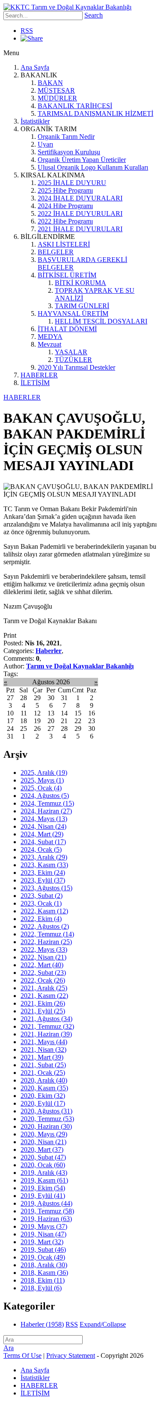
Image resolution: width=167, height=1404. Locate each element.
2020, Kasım (44, 1088)
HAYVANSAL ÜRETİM (73, 313)
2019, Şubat (43, 1249)
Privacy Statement (70, 1355)
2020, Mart (42, 1149)
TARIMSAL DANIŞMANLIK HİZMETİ (95, 113)
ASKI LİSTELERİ (64, 244)
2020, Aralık (44, 1080)
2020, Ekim (43, 1095)
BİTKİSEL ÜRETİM (67, 275)
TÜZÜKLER (73, 359)
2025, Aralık (44, 772)
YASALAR (71, 352)
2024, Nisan (43, 826)
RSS (27, 30)
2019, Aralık (44, 1172)
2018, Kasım (44, 1272)
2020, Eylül (43, 1103)
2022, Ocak (43, 980)
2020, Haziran (46, 1126)
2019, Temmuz (47, 1211)
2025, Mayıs (42, 780)
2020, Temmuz (47, 1118)
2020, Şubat (43, 1157)
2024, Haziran (46, 811)
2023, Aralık (44, 857)
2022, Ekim (41, 918)
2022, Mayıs (44, 949)
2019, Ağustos (46, 1203)
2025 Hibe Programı (65, 190)
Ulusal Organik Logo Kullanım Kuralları (93, 167)
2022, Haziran (46, 941)
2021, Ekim (43, 1003)
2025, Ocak (41, 788)
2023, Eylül (43, 880)
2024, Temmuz (47, 803)
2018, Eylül (41, 1288)
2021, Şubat (43, 1064)
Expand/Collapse (103, 1324)
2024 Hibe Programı (65, 205)
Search (93, 15)
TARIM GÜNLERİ (82, 305)
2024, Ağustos (45, 795)
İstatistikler (35, 121)
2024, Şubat (43, 841)
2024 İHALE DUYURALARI (80, 198)
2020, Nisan (43, 1141)
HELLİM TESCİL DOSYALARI (101, 321)
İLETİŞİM (35, 382)
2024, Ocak (41, 849)
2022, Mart (42, 964)
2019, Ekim (43, 1188)
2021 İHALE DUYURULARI (80, 229)
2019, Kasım (44, 1180)
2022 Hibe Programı (65, 221)
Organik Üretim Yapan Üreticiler (82, 159)
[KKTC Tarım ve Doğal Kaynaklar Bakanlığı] (67, 7)
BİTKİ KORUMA (80, 282)
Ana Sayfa (35, 67)
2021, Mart (42, 1057)
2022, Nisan (43, 957)
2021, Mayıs (44, 1041)
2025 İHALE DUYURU (72, 182)
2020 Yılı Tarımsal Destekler (76, 367)
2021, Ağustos (46, 1018)
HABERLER (39, 375)
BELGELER (56, 252)
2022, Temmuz (47, 934)
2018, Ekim (43, 1280)
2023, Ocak (41, 903)
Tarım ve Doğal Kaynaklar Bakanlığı (80, 666)
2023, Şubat (42, 895)
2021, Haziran (46, 1034)
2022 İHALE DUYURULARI (80, 213)
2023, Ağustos (46, 888)
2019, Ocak (43, 1257)
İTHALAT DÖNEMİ (67, 329)
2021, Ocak (43, 1072)
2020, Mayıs (44, 1134)
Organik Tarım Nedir (66, 136)
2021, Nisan (43, 1049)
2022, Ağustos (45, 926)
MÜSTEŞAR (56, 90)
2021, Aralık (44, 988)
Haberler (49, 650)
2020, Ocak (43, 1165)
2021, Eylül (43, 1011)
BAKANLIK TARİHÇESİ (75, 105)
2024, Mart (42, 834)
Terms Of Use (22, 1355)
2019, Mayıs (44, 1226)
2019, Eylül (43, 1195)
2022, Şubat (43, 972)
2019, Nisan (43, 1234)
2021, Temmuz (47, 1026)
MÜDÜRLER (57, 98)
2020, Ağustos (46, 1111)
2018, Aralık (44, 1265)
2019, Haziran (46, 1218)
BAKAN (50, 82)
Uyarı (45, 144)
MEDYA (50, 336)
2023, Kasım (44, 864)
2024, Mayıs (44, 818)
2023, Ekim (43, 872)
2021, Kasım (44, 995)
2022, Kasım (44, 911)
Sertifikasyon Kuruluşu (69, 152)
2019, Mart (42, 1241)
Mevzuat (49, 344)
